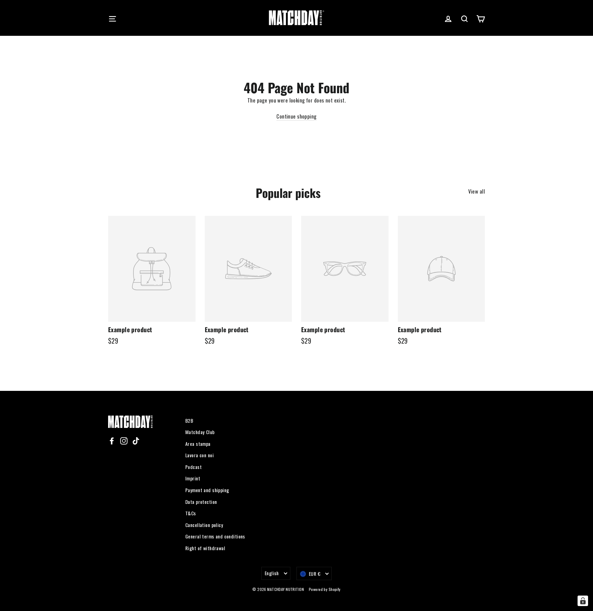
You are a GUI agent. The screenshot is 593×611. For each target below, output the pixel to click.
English (272, 573)
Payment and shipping (207, 490)
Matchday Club (200, 432)
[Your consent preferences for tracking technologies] (583, 601)
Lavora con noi (199, 455)
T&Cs (190, 513)
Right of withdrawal (205, 548)
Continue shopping (296, 116)
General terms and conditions (215, 536)
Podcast (193, 467)
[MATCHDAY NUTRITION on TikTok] (136, 440)
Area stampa (198, 443)
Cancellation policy (204, 525)
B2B (189, 420)
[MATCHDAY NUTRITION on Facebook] (112, 440)
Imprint (192, 478)
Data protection (201, 501)
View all (476, 191)
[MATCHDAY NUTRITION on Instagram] (124, 440)
